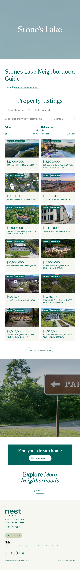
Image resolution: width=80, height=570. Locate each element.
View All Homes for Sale (40, 350)
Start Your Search (39, 458)
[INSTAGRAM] (12, 553)
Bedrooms (59, 118)
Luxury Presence (25, 560)
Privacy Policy (71, 560)
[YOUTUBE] (18, 553)
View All (40, 491)
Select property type (15, 118)
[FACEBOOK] (7, 553)
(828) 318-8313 (12, 527)
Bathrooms (36, 118)
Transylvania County (27, 87)
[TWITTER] (23, 553)
